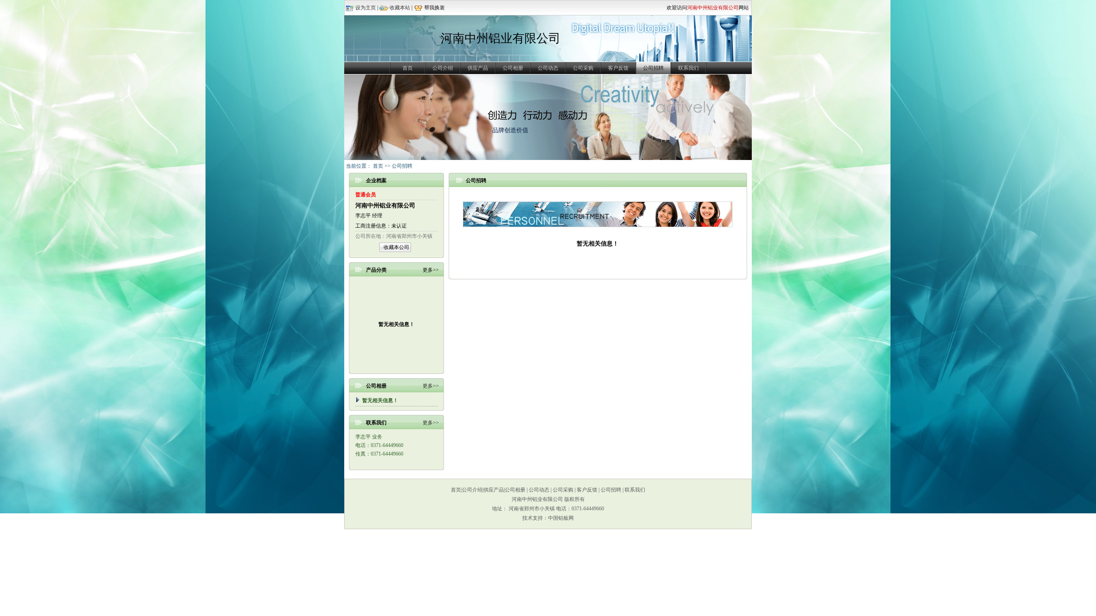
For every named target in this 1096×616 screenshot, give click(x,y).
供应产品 (478, 68)
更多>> (431, 386)
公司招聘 (611, 490)
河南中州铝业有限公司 (385, 205)
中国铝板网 (561, 518)
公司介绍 (442, 68)
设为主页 (365, 8)
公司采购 (583, 68)
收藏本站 (400, 8)
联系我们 (688, 68)
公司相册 (513, 68)
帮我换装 (434, 8)
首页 (407, 68)
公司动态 (548, 68)
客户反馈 (618, 68)
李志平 (363, 216)
